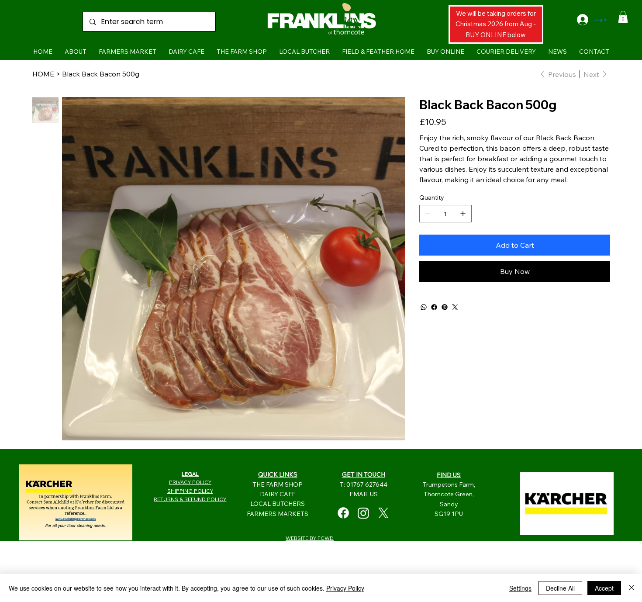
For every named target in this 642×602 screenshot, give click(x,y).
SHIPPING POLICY (190, 491)
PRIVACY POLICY (190, 482)
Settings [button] (520, 588)
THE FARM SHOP (277, 484)
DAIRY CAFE (278, 494)
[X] (383, 512)
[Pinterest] (444, 307)
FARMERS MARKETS (277, 514)
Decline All (560, 588)
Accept (604, 588)
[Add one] (463, 213)
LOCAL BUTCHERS (277, 504)
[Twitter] (455, 307)
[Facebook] (434, 307)
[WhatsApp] (423, 307)
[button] (623, 17)
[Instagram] (363, 512)
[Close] (631, 588)
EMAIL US (363, 494)
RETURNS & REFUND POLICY (190, 499)
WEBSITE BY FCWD (310, 538)
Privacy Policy (345, 588)
